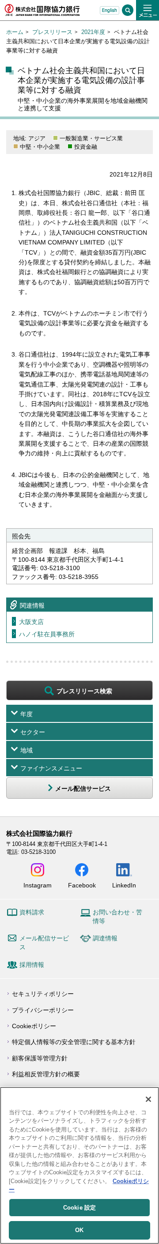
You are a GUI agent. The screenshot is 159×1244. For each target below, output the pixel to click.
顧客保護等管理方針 (40, 1058)
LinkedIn (124, 885)
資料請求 (31, 912)
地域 (26, 750)
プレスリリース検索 (84, 691)
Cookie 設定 (79, 1207)
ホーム (14, 32)
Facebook (82, 885)
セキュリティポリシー (43, 993)
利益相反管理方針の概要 (46, 1074)
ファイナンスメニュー (51, 768)
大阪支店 (31, 621)
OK (79, 1230)
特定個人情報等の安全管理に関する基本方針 (74, 1041)
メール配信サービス (44, 943)
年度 (26, 714)
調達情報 (105, 938)
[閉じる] (148, 1099)
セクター (32, 732)
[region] (79, 1165)
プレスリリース (52, 32)
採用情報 (31, 964)
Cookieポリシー (34, 1026)
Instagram (37, 885)
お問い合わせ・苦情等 (117, 917)
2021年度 (93, 32)
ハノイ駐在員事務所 (47, 634)
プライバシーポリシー (43, 1010)
